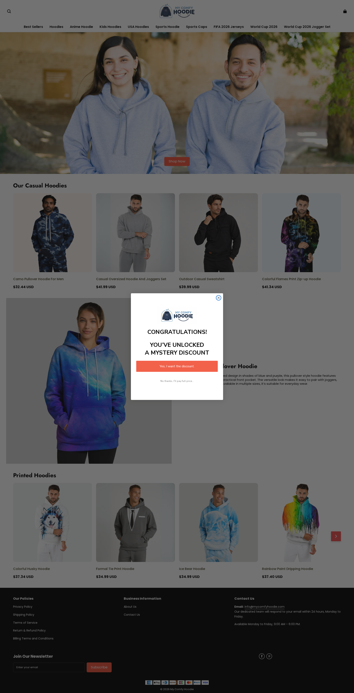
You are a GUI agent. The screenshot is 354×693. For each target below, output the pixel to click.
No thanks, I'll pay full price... (177, 381)
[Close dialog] (218, 297)
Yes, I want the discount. (177, 366)
